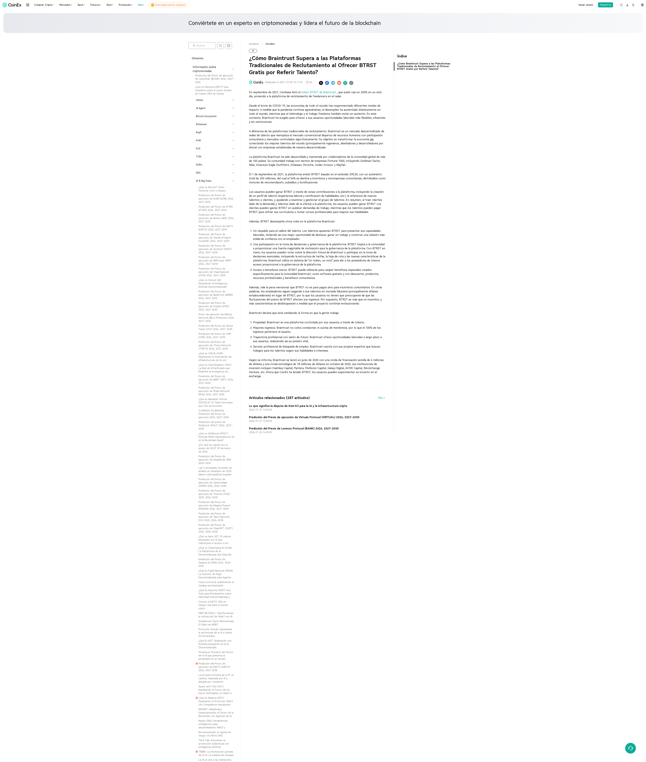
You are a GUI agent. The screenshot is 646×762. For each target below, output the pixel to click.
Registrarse (605, 5)
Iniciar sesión (586, 5)
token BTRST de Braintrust (319, 92)
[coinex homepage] (13, 5)
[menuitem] (213, 79)
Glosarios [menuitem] (197, 58)
